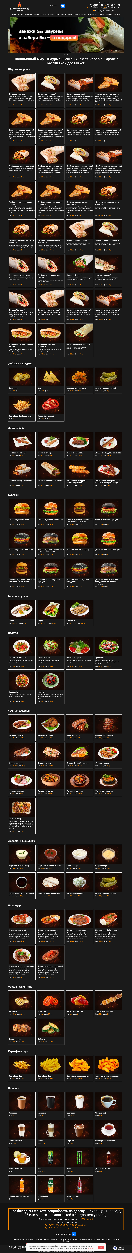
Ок (101, 1247)
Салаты (70, 14)
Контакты (117, 14)
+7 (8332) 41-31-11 (113, 7)
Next (120, 35)
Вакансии (109, 14)
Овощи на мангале (80, 14)
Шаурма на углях (17, 14)
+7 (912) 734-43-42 (96, 5)
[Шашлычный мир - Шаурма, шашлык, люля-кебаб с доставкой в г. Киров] (19, 11)
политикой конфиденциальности (77, 1251)
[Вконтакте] (63, 6)
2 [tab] (65, 54)
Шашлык (36, 14)
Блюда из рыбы (61, 14)
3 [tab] (67, 54)
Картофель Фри (92, 14)
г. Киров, (104, 11)
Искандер (51, 14)
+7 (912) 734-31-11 (96, 7)
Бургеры (43, 14)
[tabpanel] (66, 35)
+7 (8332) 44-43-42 (113, 5)
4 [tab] (70, 54)
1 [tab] (62, 54)
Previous (11, 35)
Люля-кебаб (28, 14)
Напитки (101, 14)
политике (91, 1248)
